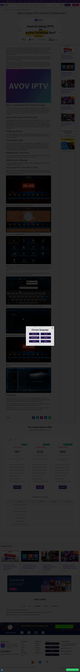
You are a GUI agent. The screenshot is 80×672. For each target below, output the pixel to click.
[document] (40, 336)
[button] (52, 327)
